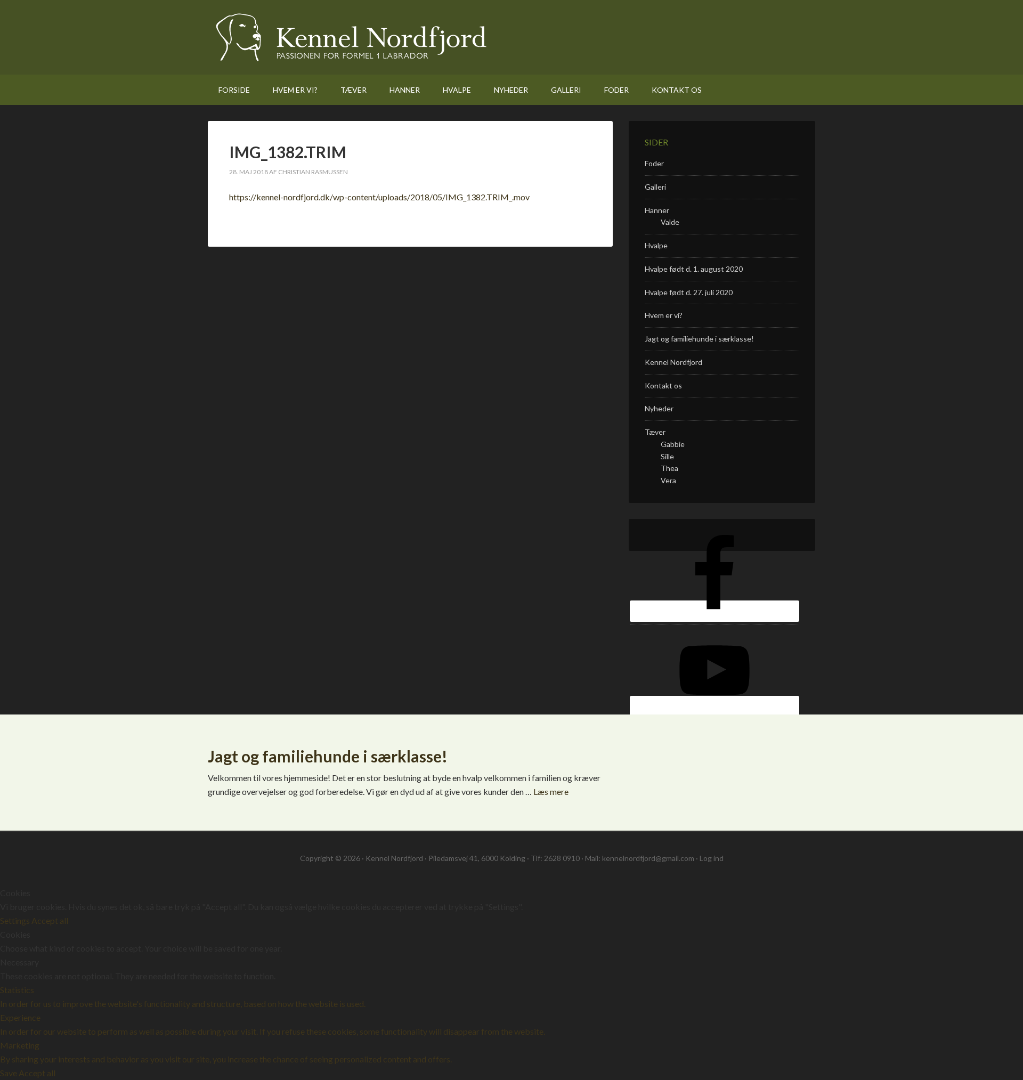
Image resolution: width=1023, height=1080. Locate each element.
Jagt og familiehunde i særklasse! (699, 338)
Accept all (49, 920)
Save (9, 1073)
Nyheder (659, 408)
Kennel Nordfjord (351, 37)
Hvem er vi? (664, 315)
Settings (15, 920)
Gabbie (673, 444)
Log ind (712, 858)
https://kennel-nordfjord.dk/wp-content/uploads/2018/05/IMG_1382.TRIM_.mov (379, 197)
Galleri (655, 186)
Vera (668, 480)
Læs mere (551, 791)
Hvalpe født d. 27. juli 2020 (689, 292)
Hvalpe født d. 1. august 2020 (694, 268)
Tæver (655, 431)
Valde (670, 221)
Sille (667, 456)
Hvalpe (656, 245)
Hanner (657, 210)
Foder (654, 163)
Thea (669, 468)
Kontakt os (663, 385)
